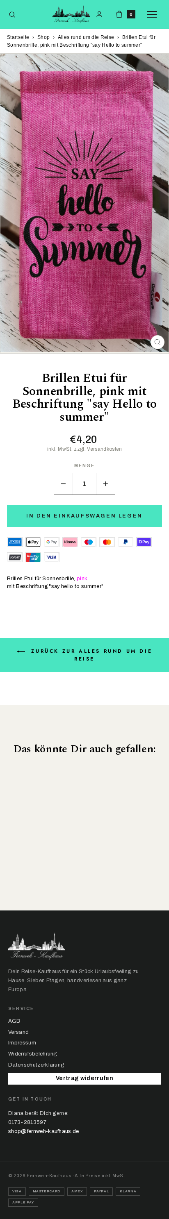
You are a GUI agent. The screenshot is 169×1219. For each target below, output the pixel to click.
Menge (84, 465)
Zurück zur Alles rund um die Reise (90, 655)
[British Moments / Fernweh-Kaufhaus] (71, 14)
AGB (14, 1021)
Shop (43, 37)
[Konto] (99, 14)
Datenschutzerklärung (36, 1065)
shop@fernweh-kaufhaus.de (43, 1131)
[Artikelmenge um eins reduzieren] (63, 484)
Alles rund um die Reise (86, 37)
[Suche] (12, 14)
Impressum (22, 1043)
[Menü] (154, 14)
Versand (18, 1032)
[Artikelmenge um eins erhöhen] (105, 484)
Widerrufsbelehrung (32, 1054)
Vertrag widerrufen (84, 1078)
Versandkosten (104, 449)
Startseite (18, 37)
